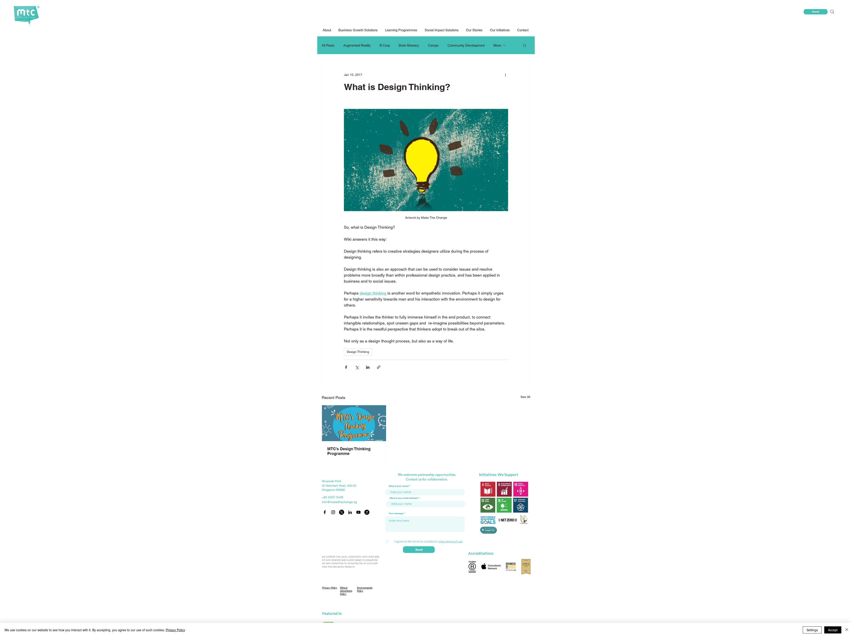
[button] (442, 30)
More (497, 45)
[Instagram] (333, 512)
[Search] (832, 12)
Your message (396, 513)
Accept (833, 630)
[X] (341, 512)
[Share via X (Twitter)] (357, 367)
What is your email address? (404, 498)
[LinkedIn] (350, 512)
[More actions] (505, 74)
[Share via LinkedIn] (368, 367)
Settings (812, 630)
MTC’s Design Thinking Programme (349, 451)
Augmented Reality (357, 45)
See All (525, 397)
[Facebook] (324, 512)
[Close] (846, 629)
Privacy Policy (175, 630)
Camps (433, 45)
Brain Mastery (409, 45)
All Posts (328, 45)
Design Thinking (358, 352)
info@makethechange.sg (339, 502)
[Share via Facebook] (346, 367)
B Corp (385, 45)
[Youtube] (358, 512)
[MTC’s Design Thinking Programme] (354, 423)
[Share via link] (379, 367)
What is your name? (399, 486)
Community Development (466, 45)
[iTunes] (366, 512)
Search (815, 11)
